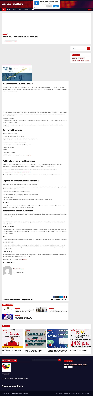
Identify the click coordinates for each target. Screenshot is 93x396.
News (20, 9)
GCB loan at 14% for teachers (78, 350)
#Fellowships (7, 41)
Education (5, 34)
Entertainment (81, 58)
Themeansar (26, 393)
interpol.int (28, 155)
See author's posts (19, 272)
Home (8, 9)
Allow (56, 6)
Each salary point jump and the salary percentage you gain (33, 350)
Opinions (26, 9)
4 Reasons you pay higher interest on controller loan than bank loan (57, 350)
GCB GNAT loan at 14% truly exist (11, 350)
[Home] (4, 9)
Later (49, 6)
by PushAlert (37, 7)
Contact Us (66, 393)
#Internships (14, 41)
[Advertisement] (40, 24)
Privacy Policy (72, 393)
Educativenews (18, 269)
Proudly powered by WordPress (8, 393)
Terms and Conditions (86, 393)
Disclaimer (78, 393)
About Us (33, 9)
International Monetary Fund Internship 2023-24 (19, 172)
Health (78, 60)
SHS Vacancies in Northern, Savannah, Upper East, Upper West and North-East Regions (23, 318)
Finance (14, 9)
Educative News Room (12, 4)
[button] (87, 9)
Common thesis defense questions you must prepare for (58, 310)
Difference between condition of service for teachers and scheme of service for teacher (24, 311)
